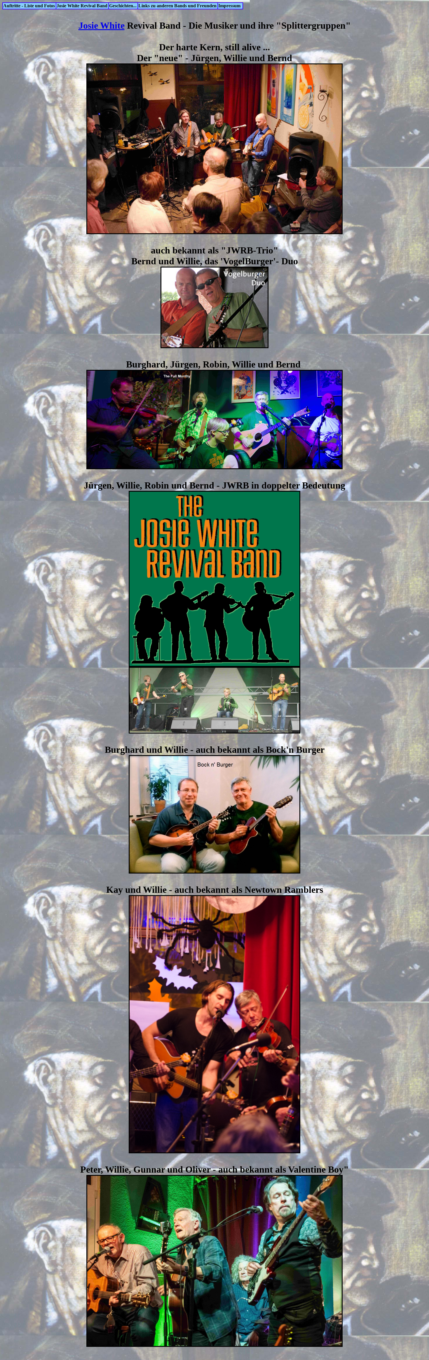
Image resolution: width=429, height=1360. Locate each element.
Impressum (229, 5)
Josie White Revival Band (82, 5)
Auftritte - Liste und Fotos (29, 5)
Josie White (102, 25)
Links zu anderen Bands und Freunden (177, 5)
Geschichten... (123, 5)
